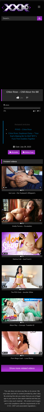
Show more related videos (22, 368)
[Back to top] (37, 405)
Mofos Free (29, 152)
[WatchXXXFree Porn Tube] (18, 8)
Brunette (15, 152)
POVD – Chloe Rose (23, 129)
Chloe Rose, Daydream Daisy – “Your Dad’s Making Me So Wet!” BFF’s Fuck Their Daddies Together (23, 136)
